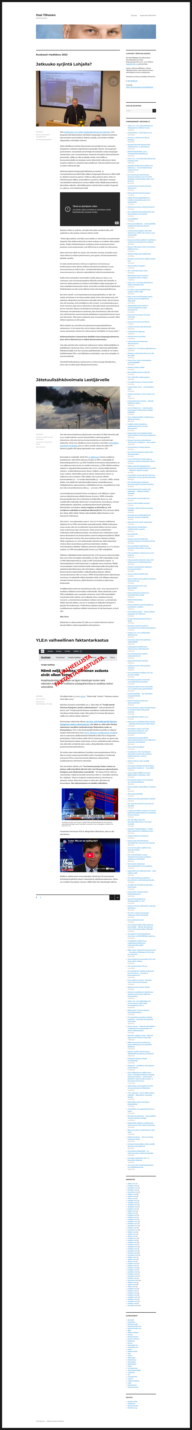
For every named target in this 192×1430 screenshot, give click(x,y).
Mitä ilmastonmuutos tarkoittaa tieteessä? (141, 207)
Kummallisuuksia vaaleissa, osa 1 (138, 717)
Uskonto (130, 1379)
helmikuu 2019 (132, 1299)
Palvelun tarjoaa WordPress (55, 1421)
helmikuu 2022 (132, 1223)
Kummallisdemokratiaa (44, 139)
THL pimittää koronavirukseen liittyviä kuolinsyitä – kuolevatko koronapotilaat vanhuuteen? (140, 1019)
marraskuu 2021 (133, 1230)
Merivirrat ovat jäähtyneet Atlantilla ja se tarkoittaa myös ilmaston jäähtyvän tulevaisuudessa (140, 994)
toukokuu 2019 (132, 1293)
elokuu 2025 (131, 1184)
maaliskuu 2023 (133, 1205)
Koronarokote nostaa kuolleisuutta (139, 498)
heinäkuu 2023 (132, 1200)
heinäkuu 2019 (132, 1289)
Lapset (130, 1349)
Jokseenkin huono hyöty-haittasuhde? (140, 522)
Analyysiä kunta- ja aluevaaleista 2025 (140, 133)
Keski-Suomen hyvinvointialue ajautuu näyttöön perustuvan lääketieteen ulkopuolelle (140, 299)
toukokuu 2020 (132, 1268)
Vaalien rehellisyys (134, 1381)
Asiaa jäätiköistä (133, 219)
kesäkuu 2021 (132, 1240)
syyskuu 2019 (132, 1284)
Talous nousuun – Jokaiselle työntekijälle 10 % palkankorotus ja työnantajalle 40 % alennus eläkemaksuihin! (142, 1029)
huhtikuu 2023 (132, 1202)
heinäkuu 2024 (132, 1190)
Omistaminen (132, 1360)
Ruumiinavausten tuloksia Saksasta (139, 447)
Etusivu (134, 15)
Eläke (129, 1330)
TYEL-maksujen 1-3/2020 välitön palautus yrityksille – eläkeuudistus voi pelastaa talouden (141, 1095)
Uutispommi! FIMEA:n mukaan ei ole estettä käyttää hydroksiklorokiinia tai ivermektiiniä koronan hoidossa (142, 813)
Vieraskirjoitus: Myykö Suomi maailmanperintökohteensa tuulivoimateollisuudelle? (137, 943)
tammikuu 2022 (133, 1226)
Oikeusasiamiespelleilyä (135, 794)
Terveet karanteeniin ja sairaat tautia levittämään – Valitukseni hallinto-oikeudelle (139, 491)
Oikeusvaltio (45, 134)
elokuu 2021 (131, 1236)
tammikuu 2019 (133, 1301)
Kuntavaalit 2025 (133, 1347)
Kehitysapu (131, 1341)
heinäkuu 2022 (132, 1215)
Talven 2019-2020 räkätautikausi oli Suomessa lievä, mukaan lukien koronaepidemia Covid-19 (139, 1003)
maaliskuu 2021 (133, 1247)
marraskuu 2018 (133, 1305)
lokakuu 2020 (132, 1257)
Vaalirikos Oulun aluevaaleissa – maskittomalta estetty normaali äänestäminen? (138, 426)
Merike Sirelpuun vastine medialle (138, 761)
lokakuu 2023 (132, 1194)
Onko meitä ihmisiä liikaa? (136, 747)
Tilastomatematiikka (134, 1370)
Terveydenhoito (41, 137)
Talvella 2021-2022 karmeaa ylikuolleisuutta (142, 348)
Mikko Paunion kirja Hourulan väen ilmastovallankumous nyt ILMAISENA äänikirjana (140, 1045)
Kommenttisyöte (133, 1406)
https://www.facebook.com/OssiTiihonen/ (139, 87)
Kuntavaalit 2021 (133, 1345)
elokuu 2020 (131, 1261)
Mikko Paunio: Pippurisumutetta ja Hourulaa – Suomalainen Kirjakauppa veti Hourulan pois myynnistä (142, 952)
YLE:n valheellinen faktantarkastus (72, 640)
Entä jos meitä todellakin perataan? (139, 503)
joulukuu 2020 (132, 1253)
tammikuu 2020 (133, 1276)
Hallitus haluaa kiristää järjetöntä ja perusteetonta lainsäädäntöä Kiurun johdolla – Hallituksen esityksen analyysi (142, 468)
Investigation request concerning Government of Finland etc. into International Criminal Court (138, 731)
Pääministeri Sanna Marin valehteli (139, 987)
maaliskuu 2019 (133, 1297)
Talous (130, 1366)
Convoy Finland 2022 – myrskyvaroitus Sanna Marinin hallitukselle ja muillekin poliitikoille (140, 410)
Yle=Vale (49, 704)
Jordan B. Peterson (133, 1339)
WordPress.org (132, 1408)
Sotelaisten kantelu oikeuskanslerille (139, 327)
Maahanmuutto (133, 1351)
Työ (129, 1374)
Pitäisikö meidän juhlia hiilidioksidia (139, 254)
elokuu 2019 (131, 1287)
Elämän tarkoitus (133, 1332)
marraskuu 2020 (133, 1255)
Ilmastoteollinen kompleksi (136, 266)
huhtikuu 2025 (132, 1186)
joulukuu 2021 (132, 1228)
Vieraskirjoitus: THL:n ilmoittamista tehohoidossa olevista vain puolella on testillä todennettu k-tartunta (140, 754)
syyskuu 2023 (132, 1196)
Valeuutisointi (40, 699)
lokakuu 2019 (132, 1282)
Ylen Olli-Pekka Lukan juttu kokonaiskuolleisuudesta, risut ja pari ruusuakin (139, 822)
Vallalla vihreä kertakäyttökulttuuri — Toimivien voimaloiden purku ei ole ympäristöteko (140, 200)
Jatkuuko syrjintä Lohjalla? (64, 64)
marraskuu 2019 (133, 1280)
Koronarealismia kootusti (136, 920)
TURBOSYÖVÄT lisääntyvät (136, 332)
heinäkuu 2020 (132, 1263)
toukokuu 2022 (132, 1219)
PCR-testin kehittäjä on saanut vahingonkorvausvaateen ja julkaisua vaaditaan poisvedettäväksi (139, 857)
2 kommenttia (40, 447)
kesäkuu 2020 (132, 1266)
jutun (83, 696)
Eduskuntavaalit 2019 (134, 1326)
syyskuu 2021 (132, 1234)
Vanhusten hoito (133, 1387)
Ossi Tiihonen (46, 15)
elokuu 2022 (131, 1213)
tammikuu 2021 (133, 1251)
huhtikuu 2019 (132, 1295)
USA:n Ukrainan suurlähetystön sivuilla (100, 733)
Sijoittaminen (132, 1364)
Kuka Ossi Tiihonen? (148, 15)
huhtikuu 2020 (132, 1270)
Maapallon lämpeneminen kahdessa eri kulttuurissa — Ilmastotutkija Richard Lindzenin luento (140, 168)
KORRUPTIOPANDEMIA (135, 600)
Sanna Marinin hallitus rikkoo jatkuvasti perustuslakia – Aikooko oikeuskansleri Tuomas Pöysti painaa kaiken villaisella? (140, 927)
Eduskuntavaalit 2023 (134, 1328)
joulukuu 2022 (132, 1209)
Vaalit (129, 1383)
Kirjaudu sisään (132, 1401)
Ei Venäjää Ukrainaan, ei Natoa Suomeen (140, 382)
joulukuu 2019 (132, 1278)
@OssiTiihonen (133, 81)
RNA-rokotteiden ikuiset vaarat (138, 271)
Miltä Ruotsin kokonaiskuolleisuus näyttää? (141, 799)
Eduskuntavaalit (133, 1324)
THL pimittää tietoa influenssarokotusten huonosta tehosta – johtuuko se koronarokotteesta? (141, 973)
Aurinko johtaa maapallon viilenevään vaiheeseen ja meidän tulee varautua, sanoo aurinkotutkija (141, 233)
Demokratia (131, 1322)
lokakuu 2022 (132, 1211)
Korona (38, 134)
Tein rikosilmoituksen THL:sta (137, 966)
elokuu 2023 (131, 1198)
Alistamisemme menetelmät (137, 336)
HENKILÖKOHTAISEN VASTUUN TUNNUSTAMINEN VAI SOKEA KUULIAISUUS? (138, 308)
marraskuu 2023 (133, 1192)
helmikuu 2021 (132, 1249)
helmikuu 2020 (132, 1274)
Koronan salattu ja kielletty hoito (138, 574)
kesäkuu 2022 (132, 1217)
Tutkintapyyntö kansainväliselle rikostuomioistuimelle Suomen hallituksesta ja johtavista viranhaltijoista (142, 740)
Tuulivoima (39, 439)
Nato (129, 1353)
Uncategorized (132, 1377)
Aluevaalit (131, 1320)
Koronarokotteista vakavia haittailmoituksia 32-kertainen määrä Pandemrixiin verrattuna (142, 710)
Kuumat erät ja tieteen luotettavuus (139, 322)
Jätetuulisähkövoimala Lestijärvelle (72, 379)
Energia (38, 437)
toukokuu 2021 (132, 1242)
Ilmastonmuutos (47, 437)
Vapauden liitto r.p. (132, 64)
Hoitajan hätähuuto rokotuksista (138, 836)
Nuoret (130, 1356)
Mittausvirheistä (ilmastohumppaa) (139, 193)
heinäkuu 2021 (132, 1238)
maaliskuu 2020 (133, 1272)
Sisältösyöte (131, 1404)
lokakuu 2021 (132, 1232)
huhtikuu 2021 (132, 1245)
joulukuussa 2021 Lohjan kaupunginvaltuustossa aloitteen (87, 132)
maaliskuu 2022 (133, 1221)
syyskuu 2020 (132, 1259)
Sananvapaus (132, 1362)
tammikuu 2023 (133, 1207)
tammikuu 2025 (133, 1188)
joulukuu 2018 (132, 1303)
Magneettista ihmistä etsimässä (138, 661)
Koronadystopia (133, 534)
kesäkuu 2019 (132, 1291)
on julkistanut (94, 457)
